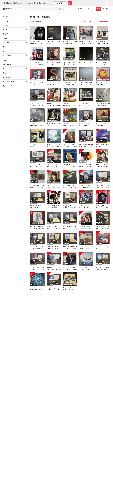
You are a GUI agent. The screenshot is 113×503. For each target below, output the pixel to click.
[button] (24, 9)
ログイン (80, 9)
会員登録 (87, 9)
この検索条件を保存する (103, 21)
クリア (25, 16)
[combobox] (39, 8)
